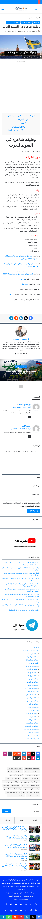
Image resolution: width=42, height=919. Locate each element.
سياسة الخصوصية (29, 896)
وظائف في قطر (33, 716)
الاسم (38, 477)
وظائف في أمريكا (32, 657)
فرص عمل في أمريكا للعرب (13, 778)
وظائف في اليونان (32, 685)
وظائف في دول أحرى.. (13, 22)
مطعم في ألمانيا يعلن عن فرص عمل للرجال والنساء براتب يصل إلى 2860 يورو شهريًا (14, 866)
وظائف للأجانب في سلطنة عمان (16, 795)
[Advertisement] (21, 84)
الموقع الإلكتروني (35, 494)
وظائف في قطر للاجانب (33, 795)
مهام (22, 123)
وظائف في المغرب (32, 698)
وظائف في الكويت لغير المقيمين (12, 789)
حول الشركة (23, 119)
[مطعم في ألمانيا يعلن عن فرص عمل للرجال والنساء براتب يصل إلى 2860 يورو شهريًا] (34, 866)
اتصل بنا (33, 893)
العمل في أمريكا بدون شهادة (32, 768)
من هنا (11, 294)
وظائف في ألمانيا (32, 669)
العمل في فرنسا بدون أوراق (32, 771)
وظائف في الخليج (34, 710)
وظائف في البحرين (32, 723)
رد (29, 417)
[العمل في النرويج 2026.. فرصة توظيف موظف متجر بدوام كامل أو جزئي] (34, 847)
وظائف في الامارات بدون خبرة (11, 785)
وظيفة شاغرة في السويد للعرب (19, 115)
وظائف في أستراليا (32, 660)
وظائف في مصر (33, 707)
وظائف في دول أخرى (31, 688)
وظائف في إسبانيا (32, 672)
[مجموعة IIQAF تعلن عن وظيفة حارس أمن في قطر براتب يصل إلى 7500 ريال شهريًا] (34, 829)
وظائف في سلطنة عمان (30, 729)
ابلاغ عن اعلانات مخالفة (21, 899)
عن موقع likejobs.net (12, 893)
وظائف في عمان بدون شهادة (13, 792)
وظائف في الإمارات (32, 713)
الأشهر (21, 820)
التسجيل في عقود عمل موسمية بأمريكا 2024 (18, 274)
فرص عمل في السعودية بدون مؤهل (30, 782)
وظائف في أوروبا (26, 22)
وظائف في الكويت (32, 720)
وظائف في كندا (33, 653)
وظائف (36, 18)
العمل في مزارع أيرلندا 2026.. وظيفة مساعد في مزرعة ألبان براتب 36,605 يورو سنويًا (16, 856)
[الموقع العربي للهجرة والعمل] (21, 9)
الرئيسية (31, 18)
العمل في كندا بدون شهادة (32, 775)
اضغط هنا (25, 284)
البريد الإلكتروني (35, 486)
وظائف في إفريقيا (33, 691)
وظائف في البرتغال (32, 682)
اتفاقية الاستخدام (25, 893)
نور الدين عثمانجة (24, 404)
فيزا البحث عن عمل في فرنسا (10, 782)
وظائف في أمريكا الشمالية (31, 650)
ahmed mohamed (32, 31)
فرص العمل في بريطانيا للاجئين (31, 778)
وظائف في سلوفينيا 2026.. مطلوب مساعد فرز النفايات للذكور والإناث (21, 372)
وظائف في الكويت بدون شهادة (31, 789)
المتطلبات (15, 127)
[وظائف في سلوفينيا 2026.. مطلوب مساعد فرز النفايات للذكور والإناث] (34, 838)
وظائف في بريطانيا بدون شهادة (31, 792)
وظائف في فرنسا (32, 679)
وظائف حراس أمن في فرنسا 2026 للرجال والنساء (24, 610)
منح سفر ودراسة (34, 732)
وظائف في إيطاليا (32, 676)
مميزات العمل (13, 130)
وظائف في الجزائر (32, 694)
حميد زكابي (26, 426)
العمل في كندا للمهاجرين (16, 775)
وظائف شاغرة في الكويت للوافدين (30, 785)
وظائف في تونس (32, 701)
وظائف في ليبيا (33, 704)
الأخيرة (35, 820)
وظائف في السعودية (31, 726)
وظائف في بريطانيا (32, 666)
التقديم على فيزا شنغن (32, 738)
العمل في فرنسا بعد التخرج (15, 771)
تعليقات (7, 820)
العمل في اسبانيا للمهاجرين (15, 768)
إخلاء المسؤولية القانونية (15, 896)
